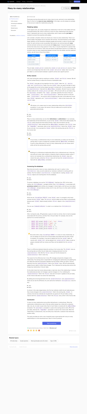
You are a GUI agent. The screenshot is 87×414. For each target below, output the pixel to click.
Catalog (18, 1)
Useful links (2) (23, 346)
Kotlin (29, 116)
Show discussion (74, 346)
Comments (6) (12, 346)
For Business (30, 1)
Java (29, 114)
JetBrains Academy (20, 35)
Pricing (23, 1)
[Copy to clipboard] (74, 222)
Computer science (11, 5)
